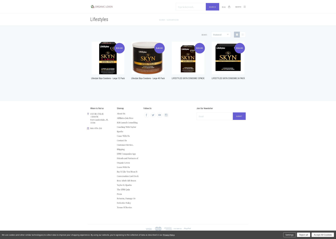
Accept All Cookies (323, 234)
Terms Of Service (124, 207)
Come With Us (123, 136)
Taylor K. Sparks (124, 185)
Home (162, 20)
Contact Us (122, 140)
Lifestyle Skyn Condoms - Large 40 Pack (148, 78)
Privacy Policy (168, 235)
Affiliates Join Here (125, 118)
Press (119, 194)
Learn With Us (123, 167)
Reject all (303, 234)
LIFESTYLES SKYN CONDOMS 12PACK (188, 78)
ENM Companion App (126, 153)
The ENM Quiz (123, 189)
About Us (121, 113)
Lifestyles (173, 20)
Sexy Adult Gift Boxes (126, 180)
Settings (289, 234)
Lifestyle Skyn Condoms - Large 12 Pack (108, 78)
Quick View (108, 55)
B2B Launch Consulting (127, 122)
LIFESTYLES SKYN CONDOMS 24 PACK (228, 78)
